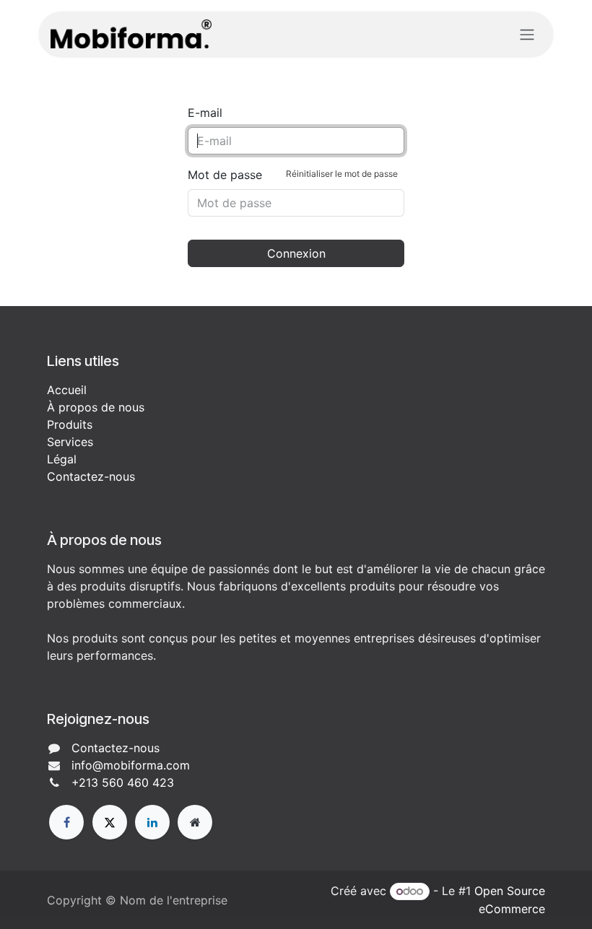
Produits (69, 424)
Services (70, 442)
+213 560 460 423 (122, 782)
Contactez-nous (91, 476)
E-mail (205, 112)
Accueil (67, 390)
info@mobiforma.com (130, 765)
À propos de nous (95, 407)
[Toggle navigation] (527, 34)
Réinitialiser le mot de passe (342, 173)
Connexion (296, 253)
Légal (62, 459)
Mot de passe (293, 174)
